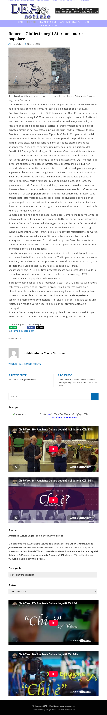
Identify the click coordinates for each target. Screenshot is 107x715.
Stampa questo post (22, 330)
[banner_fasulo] (77, 10)
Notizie (31, 22)
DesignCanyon (51, 709)
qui (48, 414)
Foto (64, 25)
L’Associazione (48, 25)
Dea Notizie (54, 706)
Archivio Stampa (70, 22)
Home (20, 22)
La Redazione (48, 22)
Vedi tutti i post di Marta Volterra (24, 363)
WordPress (71, 709)
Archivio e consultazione (64, 417)
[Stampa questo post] (9, 330)
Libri (87, 22)
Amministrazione (67, 706)
